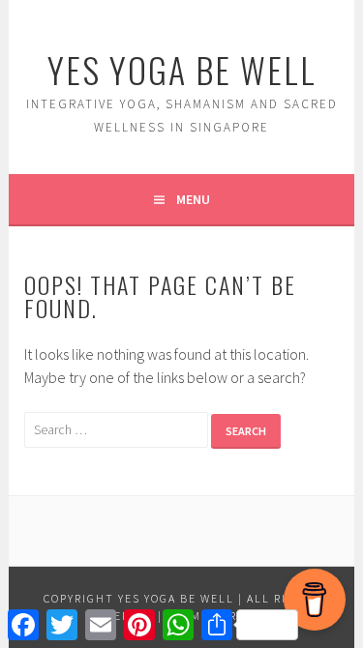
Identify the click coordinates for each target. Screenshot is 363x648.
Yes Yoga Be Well (182, 69)
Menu (193, 199)
